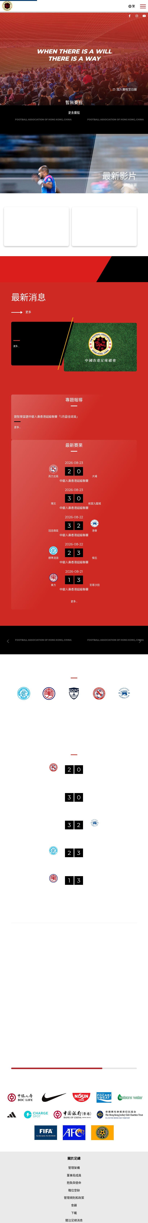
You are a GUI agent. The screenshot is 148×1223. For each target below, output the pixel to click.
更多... (16, 415)
